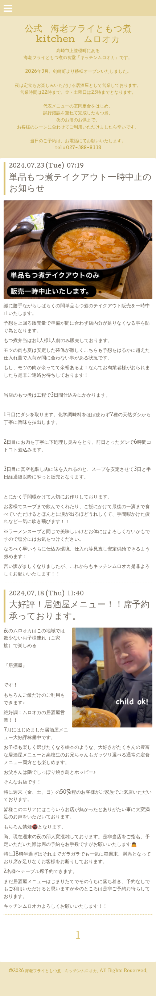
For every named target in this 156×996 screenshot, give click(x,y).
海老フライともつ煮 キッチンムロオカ (61, 971)
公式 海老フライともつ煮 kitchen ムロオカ (82, 35)
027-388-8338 (83, 148)
